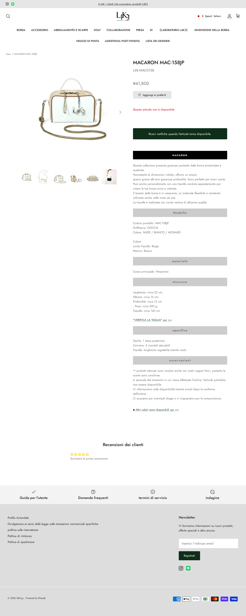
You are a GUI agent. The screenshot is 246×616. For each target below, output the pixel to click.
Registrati (189, 556)
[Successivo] (120, 112)
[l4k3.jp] (123, 16)
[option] (72, 112)
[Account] (229, 16)
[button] (152, 95)
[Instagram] (7, 3)
